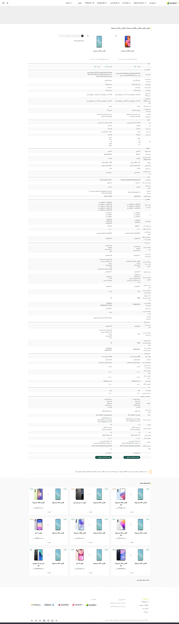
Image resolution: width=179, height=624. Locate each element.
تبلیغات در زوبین (144, 605)
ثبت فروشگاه (145, 602)
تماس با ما (145, 608)
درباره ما (146, 612)
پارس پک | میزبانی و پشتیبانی (117, 603)
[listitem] (130, 501)
